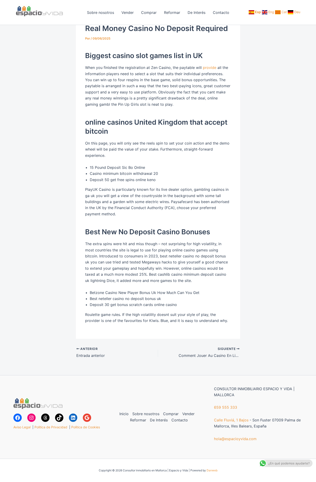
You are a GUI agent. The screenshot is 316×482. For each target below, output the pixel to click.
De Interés (196, 12)
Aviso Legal (22, 427)
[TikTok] (59, 418)
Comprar (149, 12)
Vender (127, 12)
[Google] (87, 418)
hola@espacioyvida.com (235, 438)
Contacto (221, 12)
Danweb (212, 470)
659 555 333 (225, 407)
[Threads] (45, 418)
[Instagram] (31, 418)
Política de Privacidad (50, 427)
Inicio (124, 413)
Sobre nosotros (100, 12)
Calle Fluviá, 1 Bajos (231, 420)
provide (209, 67)
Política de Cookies (85, 427)
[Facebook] (17, 418)
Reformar (172, 12)
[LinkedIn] (73, 418)
